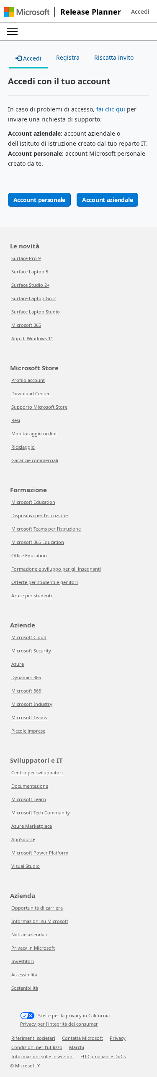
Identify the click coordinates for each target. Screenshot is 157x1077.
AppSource (23, 839)
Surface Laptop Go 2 (33, 298)
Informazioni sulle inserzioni (42, 1056)
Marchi (76, 1047)
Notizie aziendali (29, 934)
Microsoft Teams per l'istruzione (46, 529)
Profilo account (28, 380)
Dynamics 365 (26, 677)
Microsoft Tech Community (40, 812)
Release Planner (90, 12)
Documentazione (29, 786)
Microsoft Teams (29, 717)
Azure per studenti (31, 595)
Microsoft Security (31, 650)
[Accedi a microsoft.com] (26, 12)
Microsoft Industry (31, 704)
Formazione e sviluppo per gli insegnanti (56, 569)
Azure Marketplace (31, 826)
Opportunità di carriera (37, 908)
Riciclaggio (23, 447)
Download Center (30, 393)
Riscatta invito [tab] (114, 57)
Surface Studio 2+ (30, 285)
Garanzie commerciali (34, 460)
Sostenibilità (24, 988)
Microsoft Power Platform (39, 852)
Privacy (118, 1038)
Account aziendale (107, 200)
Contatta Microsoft (82, 1038)
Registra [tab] (68, 57)
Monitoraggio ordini (34, 433)
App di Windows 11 (32, 338)
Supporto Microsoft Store (39, 407)
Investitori (22, 961)
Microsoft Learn (28, 799)
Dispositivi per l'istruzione (39, 515)
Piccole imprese (28, 731)
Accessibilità (24, 974)
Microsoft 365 (26, 325)
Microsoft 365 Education (37, 542)
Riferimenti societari (33, 1038)
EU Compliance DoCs (103, 1056)
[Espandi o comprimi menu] (12, 31)
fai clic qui (110, 109)
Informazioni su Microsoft (39, 921)
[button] (140, 12)
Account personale (39, 200)
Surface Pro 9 (26, 258)
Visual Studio (25, 866)
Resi (15, 420)
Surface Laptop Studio (35, 311)
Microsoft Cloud (28, 637)
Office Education (29, 555)
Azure (17, 664)
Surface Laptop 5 (29, 271)
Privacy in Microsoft (33, 948)
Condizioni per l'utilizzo (36, 1047)
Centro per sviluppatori (37, 772)
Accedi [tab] (31, 58)
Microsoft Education (33, 502)
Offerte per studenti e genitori (44, 582)
